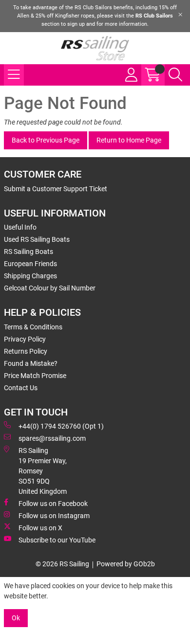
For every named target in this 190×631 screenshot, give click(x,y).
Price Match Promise (35, 375)
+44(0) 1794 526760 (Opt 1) (61, 426)
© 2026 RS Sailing (62, 564)
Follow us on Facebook (53, 503)
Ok (16, 618)
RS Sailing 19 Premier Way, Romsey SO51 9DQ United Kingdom (43, 471)
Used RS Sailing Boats (37, 239)
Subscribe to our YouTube (57, 540)
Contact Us (21, 388)
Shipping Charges (30, 276)
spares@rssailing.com (52, 438)
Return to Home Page (128, 140)
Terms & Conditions (33, 327)
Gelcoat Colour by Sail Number (49, 288)
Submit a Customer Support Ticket (55, 189)
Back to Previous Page (45, 140)
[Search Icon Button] (175, 75)
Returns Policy (25, 351)
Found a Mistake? (30, 363)
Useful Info (20, 227)
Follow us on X (40, 528)
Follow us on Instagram (54, 516)
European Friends (30, 264)
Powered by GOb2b (125, 564)
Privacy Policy (25, 339)
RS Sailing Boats (28, 251)
